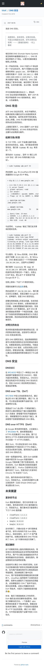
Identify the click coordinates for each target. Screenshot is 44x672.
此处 (22, 286)
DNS (37, 22)
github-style (24, 665)
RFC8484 (12, 432)
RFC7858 (9, 396)
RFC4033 (12, 372)
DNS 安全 (13, 10)
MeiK (4, 10)
